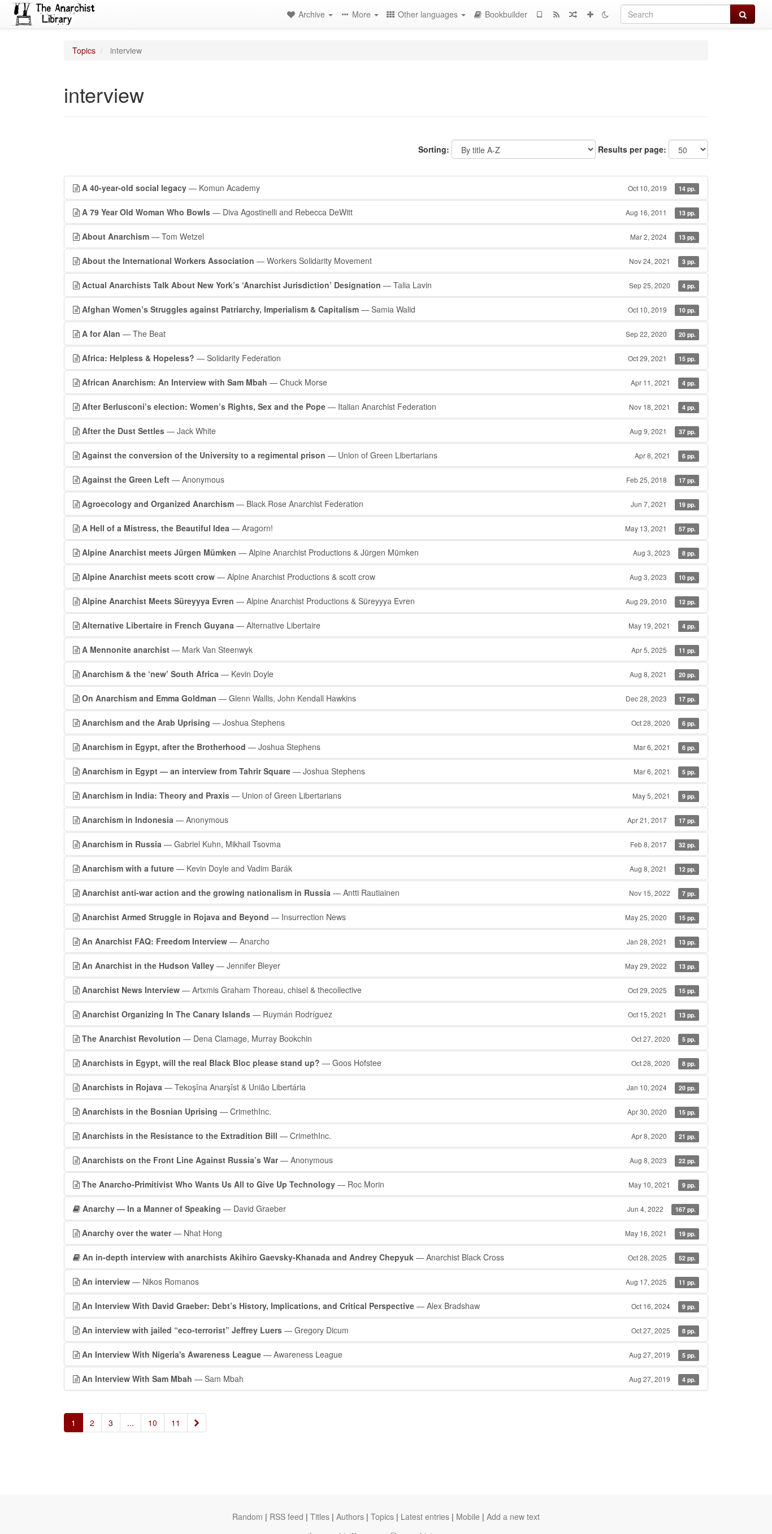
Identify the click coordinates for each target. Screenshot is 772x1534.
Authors (350, 1516)
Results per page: (632, 149)
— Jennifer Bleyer (389, 965)
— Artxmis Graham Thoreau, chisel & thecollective (389, 989)
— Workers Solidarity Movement (389, 260)
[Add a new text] (590, 14)
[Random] (573, 14)
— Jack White (389, 430)
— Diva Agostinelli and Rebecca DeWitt (389, 212)
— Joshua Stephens (389, 722)
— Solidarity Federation (389, 357)
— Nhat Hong (389, 1232)
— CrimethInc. (389, 1111)
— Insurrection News (389, 916)
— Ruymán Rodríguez (389, 1014)
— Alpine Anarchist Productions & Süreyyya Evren (389, 600)
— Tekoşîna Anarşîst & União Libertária (389, 1087)
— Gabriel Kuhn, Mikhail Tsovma (389, 844)
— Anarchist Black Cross (389, 1257)
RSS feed (286, 1516)
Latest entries (425, 1516)
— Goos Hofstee (389, 1062)
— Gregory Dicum (389, 1330)
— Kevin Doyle (389, 673)
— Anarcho (389, 941)
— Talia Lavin (389, 285)
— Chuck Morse (389, 382)
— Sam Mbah (389, 1378)
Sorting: (433, 149)
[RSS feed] (556, 14)
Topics (84, 50)
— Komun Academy (389, 187)
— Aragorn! (389, 528)
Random (247, 1516)
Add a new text (513, 1516)
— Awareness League (389, 1354)
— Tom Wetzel (389, 236)
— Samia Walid (389, 309)
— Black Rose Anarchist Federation (389, 503)
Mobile (468, 1516)
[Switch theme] (605, 14)
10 (152, 1422)
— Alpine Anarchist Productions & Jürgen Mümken (389, 552)
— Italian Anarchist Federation (389, 406)
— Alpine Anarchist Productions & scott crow (389, 576)
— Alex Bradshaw (389, 1305)
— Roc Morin (389, 1184)
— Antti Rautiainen (389, 892)
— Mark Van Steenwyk (389, 649)
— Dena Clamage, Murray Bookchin (389, 1038)
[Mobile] (539, 14)
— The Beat (389, 333)
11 (175, 1422)
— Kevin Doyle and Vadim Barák (389, 868)
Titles (319, 1516)
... (130, 1422)
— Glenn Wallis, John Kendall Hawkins (389, 698)
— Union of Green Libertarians (389, 455)
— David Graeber (389, 1208)
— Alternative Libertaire (389, 625)
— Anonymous (389, 479)
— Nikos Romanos (389, 1281)
